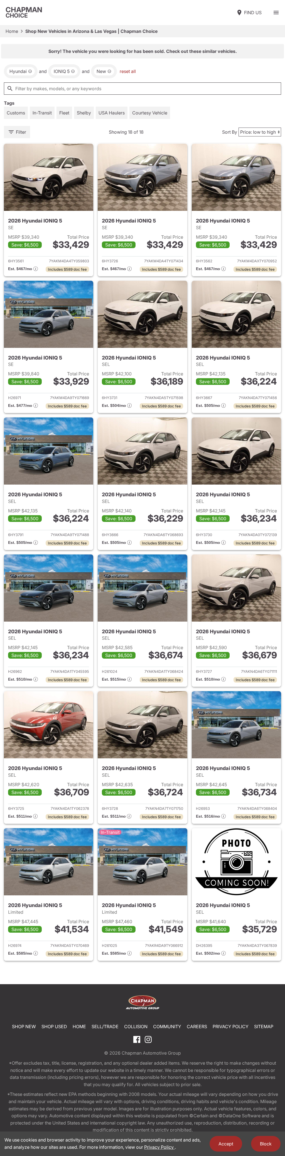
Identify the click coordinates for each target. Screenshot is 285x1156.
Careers (197, 1026)
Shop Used (54, 1026)
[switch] (276, 12)
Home (12, 31)
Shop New (24, 1026)
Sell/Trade (105, 1026)
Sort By (229, 132)
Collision (136, 1026)
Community (167, 1026)
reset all (128, 71)
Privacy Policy (231, 1026)
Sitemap (263, 1026)
